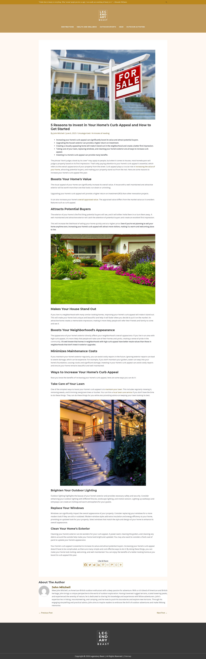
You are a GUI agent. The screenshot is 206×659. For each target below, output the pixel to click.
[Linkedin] (99, 565)
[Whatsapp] (116, 565)
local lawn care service (122, 392)
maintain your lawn (113, 389)
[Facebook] (85, 565)
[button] (166, 2)
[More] (121, 565)
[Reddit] (94, 565)
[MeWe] (107, 565)
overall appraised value (88, 199)
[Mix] (112, 565)
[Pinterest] (103, 565)
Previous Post (45, 612)
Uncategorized (84, 133)
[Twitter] (90, 565)
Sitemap (127, 656)
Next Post (162, 612)
